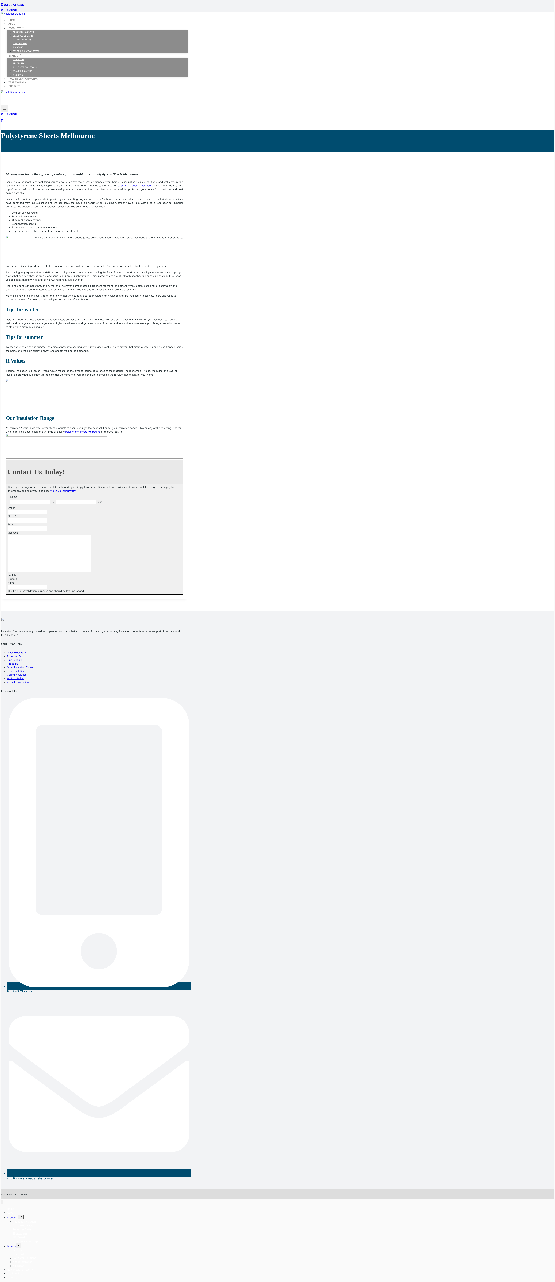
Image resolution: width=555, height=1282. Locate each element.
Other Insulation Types (26, 51)
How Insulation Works (23, 78)
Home (11, 20)
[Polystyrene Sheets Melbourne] (20, 237)
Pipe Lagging (20, 43)
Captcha (12, 575)
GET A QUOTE (9, 10)
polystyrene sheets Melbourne (135, 185)
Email (11, 507)
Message (13, 532)
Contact (14, 85)
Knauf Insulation (22, 71)
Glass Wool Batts (23, 36)
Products (12, 1217)
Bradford (18, 63)
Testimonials (17, 82)
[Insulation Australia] (13, 13)
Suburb (12, 524)
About (12, 23)
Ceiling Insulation (17, 674)
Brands (11, 1246)
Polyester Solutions (25, 67)
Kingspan (18, 75)
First (53, 502)
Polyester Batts (22, 39)
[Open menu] (4, 108)
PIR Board (18, 47)
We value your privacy (63, 490)
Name (11, 582)
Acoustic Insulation (24, 32)
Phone (12, 516)
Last (99, 502)
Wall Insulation (15, 678)
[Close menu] (2, 1202)
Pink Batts (18, 59)
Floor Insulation (16, 671)
